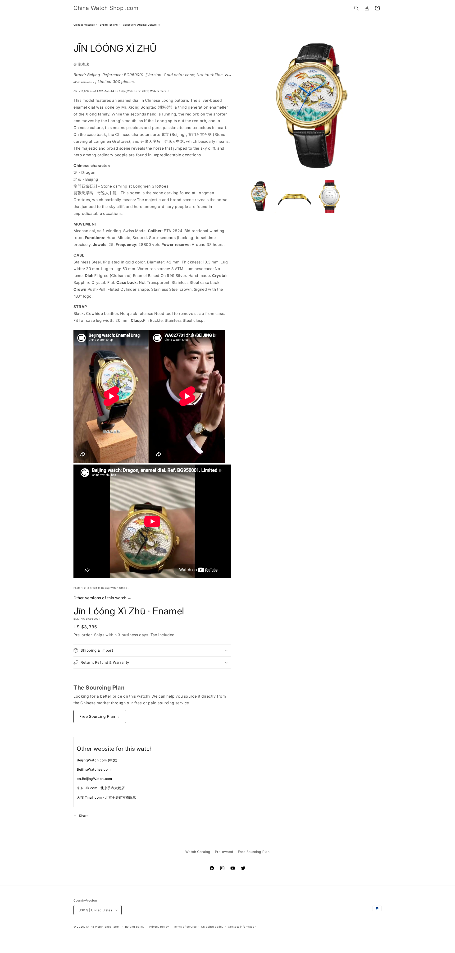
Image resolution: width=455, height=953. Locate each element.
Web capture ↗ (159, 91)
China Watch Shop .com (103, 926)
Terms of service (184, 926)
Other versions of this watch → (102, 597)
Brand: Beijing (109, 24)
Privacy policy (159, 926)
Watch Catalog (197, 852)
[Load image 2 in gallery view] (294, 196)
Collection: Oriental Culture (140, 24)
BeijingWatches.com (94, 769)
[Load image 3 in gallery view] (330, 196)
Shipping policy (212, 926)
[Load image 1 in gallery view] (259, 196)
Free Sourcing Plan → (99, 716)
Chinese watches (84, 24)
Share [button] (84, 816)
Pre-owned (224, 852)
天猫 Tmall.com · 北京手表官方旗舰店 (106, 797)
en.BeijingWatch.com (94, 779)
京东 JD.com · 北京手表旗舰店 (101, 788)
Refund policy (135, 926)
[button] (356, 8)
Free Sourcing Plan (254, 852)
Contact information (242, 926)
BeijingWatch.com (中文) (97, 760)
